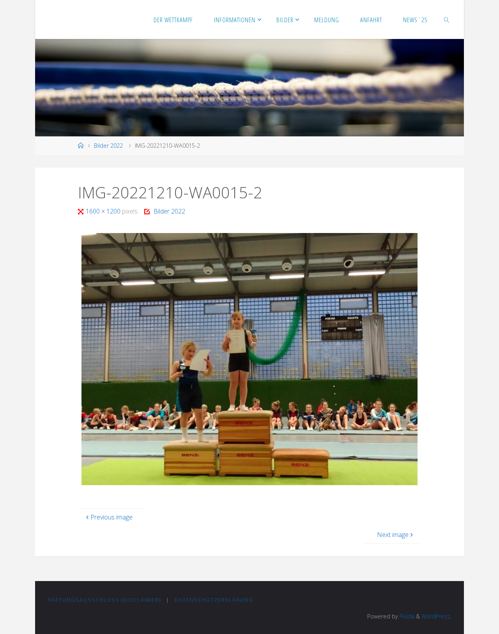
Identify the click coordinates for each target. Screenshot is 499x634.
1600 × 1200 (104, 211)
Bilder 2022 (108, 145)
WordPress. (436, 616)
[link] (446, 19)
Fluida (406, 616)
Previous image (111, 517)
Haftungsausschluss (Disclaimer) (104, 599)
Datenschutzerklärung (214, 599)
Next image (393, 534)
